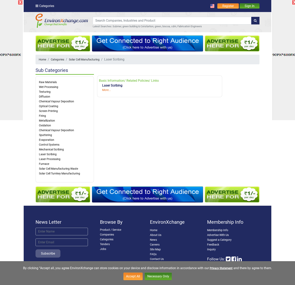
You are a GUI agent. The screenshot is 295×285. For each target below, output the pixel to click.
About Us (155, 235)
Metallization (47, 120)
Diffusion (44, 96)
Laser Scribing (48, 154)
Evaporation (46, 139)
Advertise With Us (218, 235)
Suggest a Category (219, 239)
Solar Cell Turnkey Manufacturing (59, 173)
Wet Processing (48, 87)
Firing (42, 115)
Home (42, 59)
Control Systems (49, 144)
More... (106, 90)
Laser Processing (49, 159)
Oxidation (45, 125)
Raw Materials (48, 82)
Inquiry (211, 249)
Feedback (213, 244)
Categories (57, 59)
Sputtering (45, 135)
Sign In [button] (249, 6)
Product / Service (110, 229)
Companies (107, 234)
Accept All (133, 276)
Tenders (105, 244)
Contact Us (157, 259)
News (153, 239)
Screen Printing (48, 111)
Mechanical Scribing (51, 149)
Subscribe (48, 253)
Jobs (103, 249)
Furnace (44, 163)
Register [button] (228, 6)
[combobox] (172, 20)
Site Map (155, 249)
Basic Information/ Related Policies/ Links (129, 81)
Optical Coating (48, 106)
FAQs (153, 254)
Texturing (45, 91)
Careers (155, 244)
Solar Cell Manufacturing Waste (58, 168)
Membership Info (217, 230)
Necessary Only (158, 276)
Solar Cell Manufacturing (84, 59)
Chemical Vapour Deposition (56, 101)
